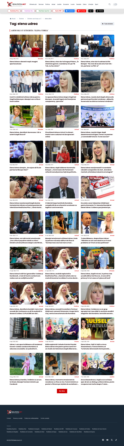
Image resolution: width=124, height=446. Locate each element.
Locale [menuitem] (72, 4)
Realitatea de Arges (51, 432)
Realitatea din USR (59, 429)
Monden (40, 58)
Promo (77, 341)
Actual (77, 129)
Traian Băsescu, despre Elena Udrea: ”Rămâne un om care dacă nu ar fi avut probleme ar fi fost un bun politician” (96, 240)
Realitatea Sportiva (12, 429)
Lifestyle (111, 271)
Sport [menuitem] (96, 4)
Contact (9, 418)
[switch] (115, 4)
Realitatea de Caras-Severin (99, 429)
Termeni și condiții (17, 418)
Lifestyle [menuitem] (90, 4)
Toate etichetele (108, 24)
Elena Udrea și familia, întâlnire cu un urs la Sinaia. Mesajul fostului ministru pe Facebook (25, 382)
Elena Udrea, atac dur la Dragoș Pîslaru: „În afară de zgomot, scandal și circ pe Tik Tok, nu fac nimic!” (62, 64)
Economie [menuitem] (66, 4)
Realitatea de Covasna (71, 429)
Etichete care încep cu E (34, 19)
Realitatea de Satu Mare (76, 432)
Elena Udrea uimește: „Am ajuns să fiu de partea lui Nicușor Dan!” (25, 169)
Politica (76, 58)
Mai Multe (62, 391)
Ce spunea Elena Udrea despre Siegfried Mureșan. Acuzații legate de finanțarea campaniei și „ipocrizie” (60, 99)
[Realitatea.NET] (17, 4)
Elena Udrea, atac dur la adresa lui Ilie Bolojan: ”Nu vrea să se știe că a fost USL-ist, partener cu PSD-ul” (96, 64)
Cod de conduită (45, 418)
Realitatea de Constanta (26, 432)
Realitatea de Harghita (12, 432)
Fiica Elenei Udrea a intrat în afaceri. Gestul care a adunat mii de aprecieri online (59, 134)
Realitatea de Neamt (47, 429)
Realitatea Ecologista (33, 429)
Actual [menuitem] (53, 4)
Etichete (21, 19)
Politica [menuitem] (47, 4)
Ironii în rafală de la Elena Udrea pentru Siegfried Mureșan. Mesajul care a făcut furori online (25, 99)
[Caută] (109, 4)
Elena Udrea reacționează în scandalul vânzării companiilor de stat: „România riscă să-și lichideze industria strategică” (97, 170)
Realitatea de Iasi (63, 432)
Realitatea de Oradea (84, 429)
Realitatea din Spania (89, 432)
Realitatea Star (22, 429)
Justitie (40, 271)
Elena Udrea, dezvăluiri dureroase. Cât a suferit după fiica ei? (25, 133)
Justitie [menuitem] (59, 4)
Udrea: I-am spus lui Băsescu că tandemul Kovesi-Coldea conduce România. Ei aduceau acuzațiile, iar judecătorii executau (26, 347)
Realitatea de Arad (39, 432)
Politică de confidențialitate (31, 418)
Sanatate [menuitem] (78, 4)
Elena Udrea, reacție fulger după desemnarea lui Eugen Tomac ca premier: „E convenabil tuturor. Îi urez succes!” (97, 134)
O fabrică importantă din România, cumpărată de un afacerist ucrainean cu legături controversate (61, 205)
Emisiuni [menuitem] (41, 4)
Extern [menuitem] (84, 4)
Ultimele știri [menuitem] (33, 4)
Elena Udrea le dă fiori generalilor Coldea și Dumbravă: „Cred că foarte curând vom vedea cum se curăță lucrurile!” (26, 276)
